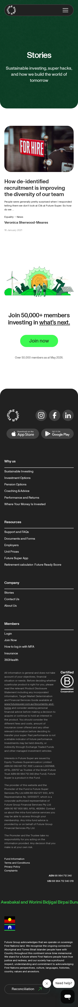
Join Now (10, 640)
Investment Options (17, 478)
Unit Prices (11, 552)
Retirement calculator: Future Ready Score (32, 565)
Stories (9, 593)
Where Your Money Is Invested (25, 504)
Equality (9, 217)
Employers (11, 545)
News (20, 217)
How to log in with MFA (19, 647)
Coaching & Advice (16, 491)
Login (8, 634)
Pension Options (15, 484)
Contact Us (11, 599)
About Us (10, 606)
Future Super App (16, 558)
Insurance (11, 653)
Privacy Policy (12, 867)
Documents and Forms (19, 539)
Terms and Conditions (17, 863)
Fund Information (14, 859)
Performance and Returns (21, 498)
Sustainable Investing (18, 471)
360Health (11, 660)
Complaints (11, 871)
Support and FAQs (16, 532)
